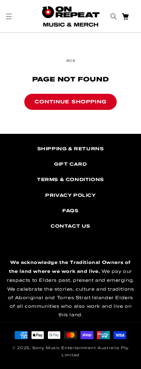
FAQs (70, 210)
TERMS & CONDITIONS (70, 179)
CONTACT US (70, 225)
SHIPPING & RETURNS (70, 148)
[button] (9, 16)
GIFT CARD (70, 164)
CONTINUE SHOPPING (70, 101)
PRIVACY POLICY (70, 195)
